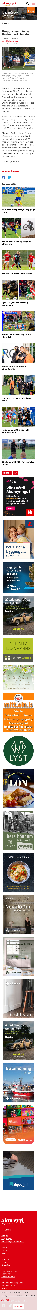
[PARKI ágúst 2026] (18, 13)
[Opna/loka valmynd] (34, 3)
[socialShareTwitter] (9, 177)
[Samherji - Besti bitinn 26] (18, 872)
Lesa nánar (6, 1300)
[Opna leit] (27, 3)
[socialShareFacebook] (3, 177)
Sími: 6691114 (6, 1230)
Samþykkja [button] (18, 1307)
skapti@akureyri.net (10, 41)
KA (15, 473)
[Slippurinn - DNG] (18, 1171)
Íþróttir (6, 473)
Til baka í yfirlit (10, 171)
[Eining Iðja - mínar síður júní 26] (18, 713)
